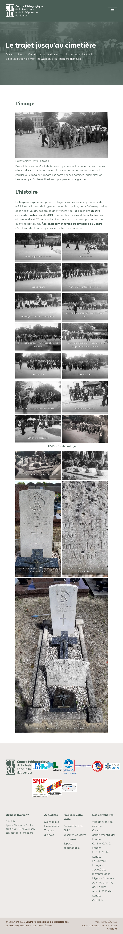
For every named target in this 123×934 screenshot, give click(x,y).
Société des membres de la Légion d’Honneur (103, 874)
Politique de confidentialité (99, 925)
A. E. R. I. (97, 900)
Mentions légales (106, 921)
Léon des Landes (32, 228)
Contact (112, 929)
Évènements (51, 826)
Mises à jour (51, 822)
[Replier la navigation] (112, 11)
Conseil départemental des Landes (103, 835)
